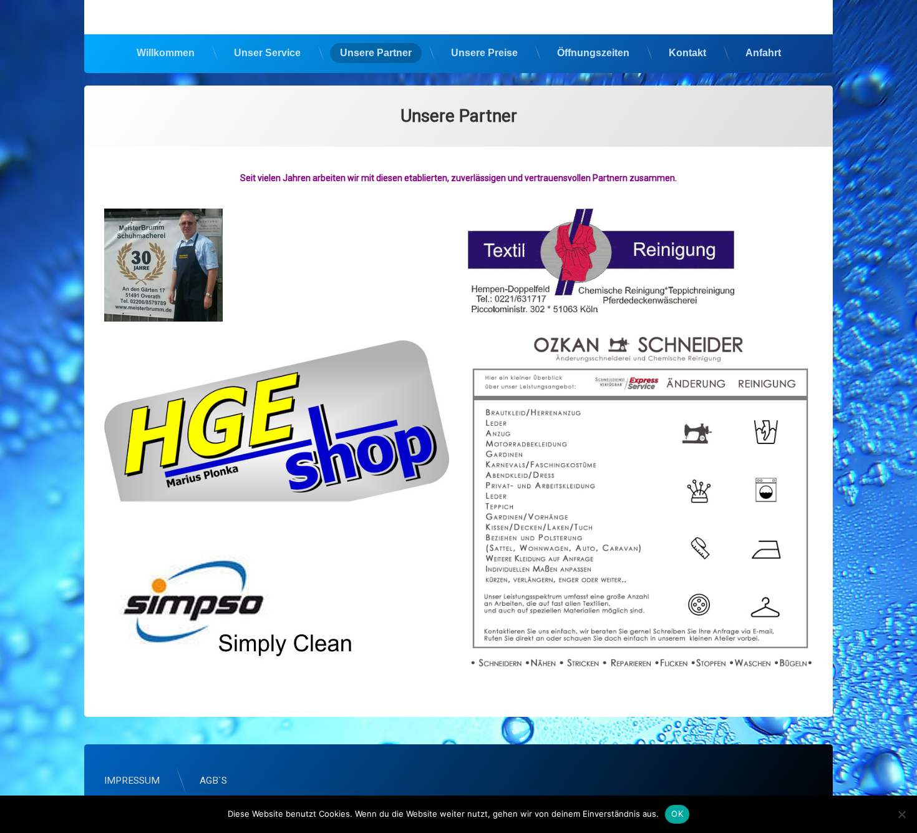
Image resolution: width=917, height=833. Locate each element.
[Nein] (901, 814)
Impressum (132, 780)
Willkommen (166, 52)
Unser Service (267, 52)
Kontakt (687, 52)
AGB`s (213, 780)
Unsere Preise (484, 52)
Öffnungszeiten (593, 52)
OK (677, 814)
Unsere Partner (376, 52)
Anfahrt (763, 52)
